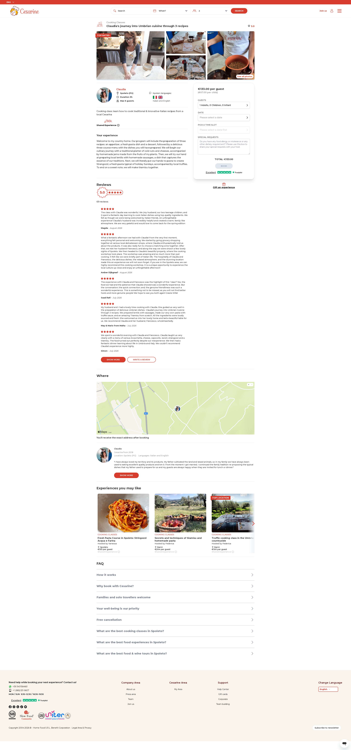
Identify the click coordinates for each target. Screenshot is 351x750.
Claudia (121, 89)
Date (201, 112)
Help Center (223, 689)
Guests (202, 100)
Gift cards (222, 694)
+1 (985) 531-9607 (21, 690)
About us (130, 689)
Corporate (223, 699)
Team (130, 699)
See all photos (244, 76)
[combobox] (133, 10)
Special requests (208, 137)
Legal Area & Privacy (81, 728)
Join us (323, 11)
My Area (178, 689)
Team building (223, 704)
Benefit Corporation (60, 728)
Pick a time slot (207, 125)
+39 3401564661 (20, 686)
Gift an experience (224, 187)
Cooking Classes (115, 22)
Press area (131, 694)
